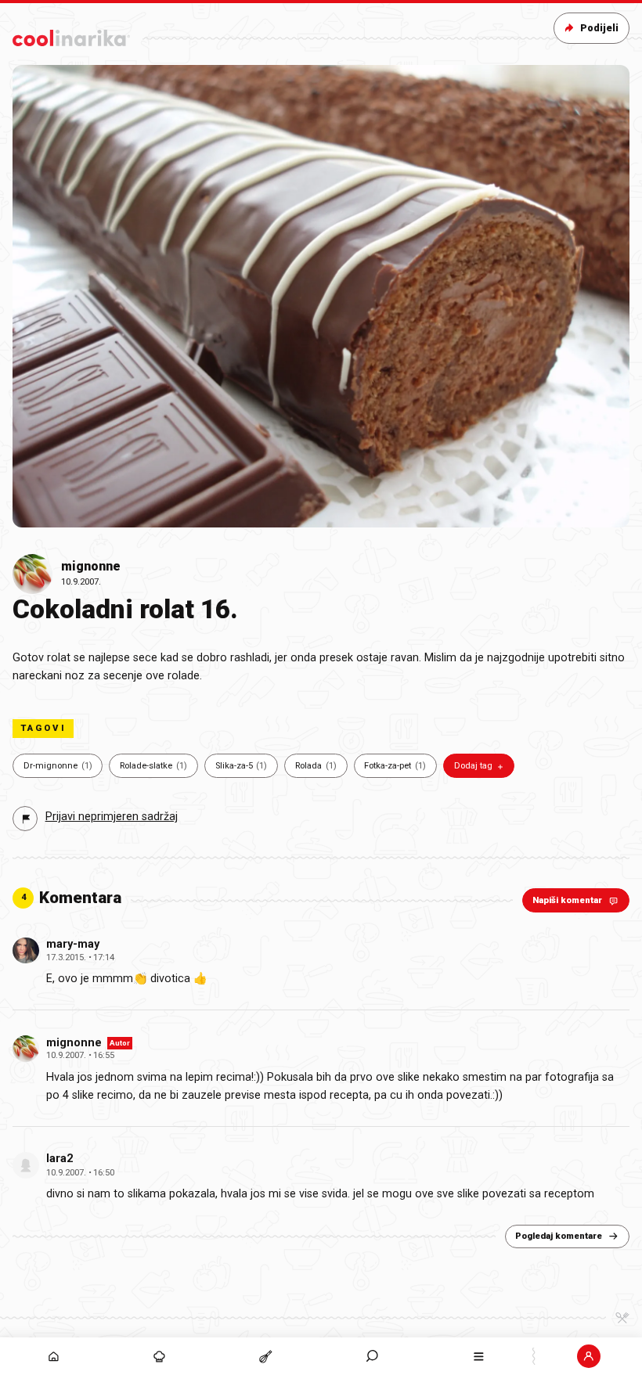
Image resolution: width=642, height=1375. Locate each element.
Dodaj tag (473, 766)
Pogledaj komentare (558, 1236)
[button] (372, 1356)
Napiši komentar (567, 900)
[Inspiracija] (159, 1356)
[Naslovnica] (53, 1356)
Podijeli (599, 28)
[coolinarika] (71, 34)
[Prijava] (589, 1356)
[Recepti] (266, 1356)
